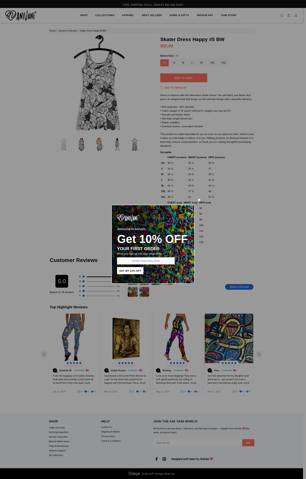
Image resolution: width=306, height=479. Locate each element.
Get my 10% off (130, 270)
